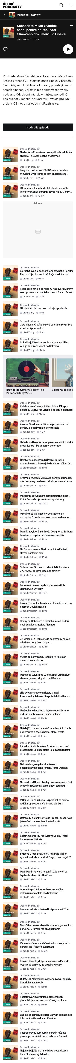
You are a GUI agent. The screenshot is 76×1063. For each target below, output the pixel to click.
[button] (61, 5)
